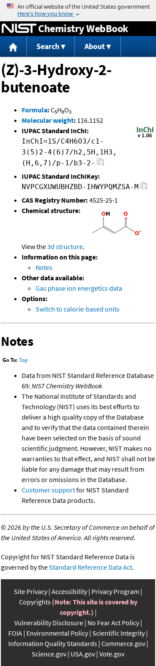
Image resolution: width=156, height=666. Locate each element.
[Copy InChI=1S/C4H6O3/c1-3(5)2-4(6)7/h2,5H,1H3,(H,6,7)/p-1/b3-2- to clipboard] (100, 164)
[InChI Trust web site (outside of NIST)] (145, 136)
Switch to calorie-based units (78, 309)
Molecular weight (48, 120)
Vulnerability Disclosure (48, 622)
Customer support (48, 490)
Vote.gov (111, 654)
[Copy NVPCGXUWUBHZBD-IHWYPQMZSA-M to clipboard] (143, 188)
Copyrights (35, 601)
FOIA (15, 633)
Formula (34, 109)
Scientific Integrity (118, 633)
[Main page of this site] (13, 46)
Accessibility (69, 591)
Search (47, 46)
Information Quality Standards (52, 643)
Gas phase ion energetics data (79, 288)
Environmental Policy (57, 633)
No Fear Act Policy (113, 622)
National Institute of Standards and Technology (19, 28)
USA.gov (83, 654)
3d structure (65, 246)
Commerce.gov (123, 643)
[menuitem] (13, 46)
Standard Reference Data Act (90, 567)
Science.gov (49, 654)
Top (23, 360)
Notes (44, 267)
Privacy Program (115, 591)
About (94, 46)
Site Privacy (30, 591)
